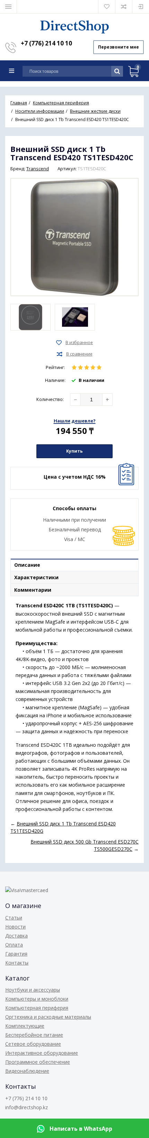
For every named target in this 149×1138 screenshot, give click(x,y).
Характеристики (36, 577)
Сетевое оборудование (33, 1044)
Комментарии (32, 590)
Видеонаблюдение (27, 1071)
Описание (27, 565)
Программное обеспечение (37, 1062)
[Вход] (140, 6)
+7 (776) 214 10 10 (46, 43)
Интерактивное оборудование (41, 1053)
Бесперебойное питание (34, 1035)
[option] (30, 317)
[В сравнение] (75, 354)
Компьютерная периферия (36, 1007)
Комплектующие (24, 1026)
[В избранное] (74, 343)
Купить (74, 451)
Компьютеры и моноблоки (36, 998)
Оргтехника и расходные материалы (48, 1016)
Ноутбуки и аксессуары (32, 989)
